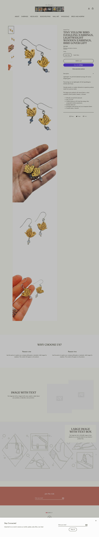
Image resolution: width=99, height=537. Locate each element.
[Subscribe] (86, 524)
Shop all (73, 529)
